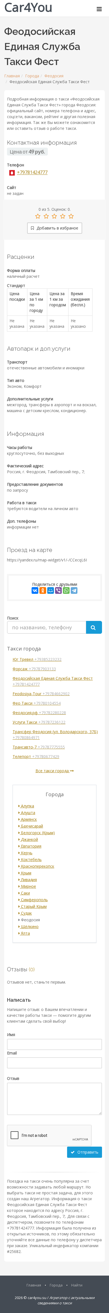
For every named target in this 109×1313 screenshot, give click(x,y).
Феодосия (53, 75)
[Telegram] (74, 590)
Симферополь (34, 899)
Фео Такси (37, 703)
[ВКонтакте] (35, 590)
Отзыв (13, 1078)
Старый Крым (33, 906)
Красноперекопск (37, 866)
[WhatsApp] (66, 590)
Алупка (27, 806)
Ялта (25, 933)
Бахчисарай (31, 826)
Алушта (27, 812)
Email (12, 1053)
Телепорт (36, 756)
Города (32, 75)
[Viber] (58, 590)
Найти (76, 1285)
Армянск (28, 819)
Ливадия (28, 879)
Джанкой (29, 839)
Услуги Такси (39, 722)
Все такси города (52, 770)
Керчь (26, 852)
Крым (25, 873)
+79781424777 (32, 172)
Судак (26, 913)
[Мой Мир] (50, 590)
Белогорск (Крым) (37, 832)
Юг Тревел (37, 659)
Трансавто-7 (39, 747)
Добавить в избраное (56, 228)
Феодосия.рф (39, 712)
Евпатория (30, 846)
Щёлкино (29, 926)
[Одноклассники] (42, 590)
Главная (12, 75)
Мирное (28, 886)
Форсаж (34, 668)
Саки (25, 893)
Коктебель (31, 859)
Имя (11, 1034)
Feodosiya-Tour (41, 693)
